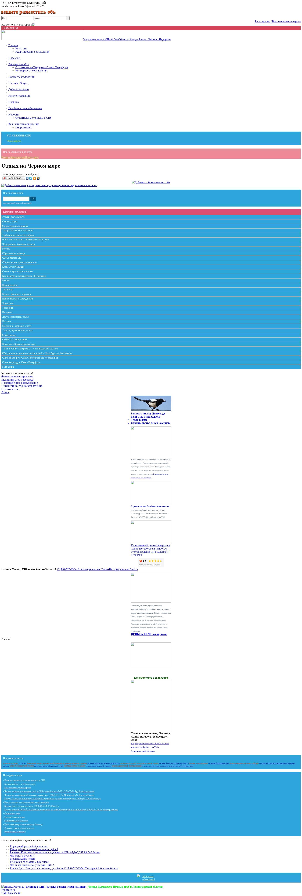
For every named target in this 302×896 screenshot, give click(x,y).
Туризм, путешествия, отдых (17, 330)
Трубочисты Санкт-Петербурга (18, 235)
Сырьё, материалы (11, 257)
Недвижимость (10, 285)
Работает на (10, 891)
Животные (7, 303)
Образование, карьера (13, 253)
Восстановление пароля (286, 21)
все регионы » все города (16, 24)
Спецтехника (9, 335)
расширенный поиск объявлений (17, 203)
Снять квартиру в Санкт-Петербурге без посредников (30, 357)
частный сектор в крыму (74, 766)
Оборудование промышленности (19, 262)
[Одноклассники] (34, 178)
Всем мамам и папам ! (15, 831)
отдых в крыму (152, 763)
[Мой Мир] (38, 178)
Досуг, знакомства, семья (15, 317)
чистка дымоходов (120, 766)
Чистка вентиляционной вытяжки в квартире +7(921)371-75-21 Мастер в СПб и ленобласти (49, 795)
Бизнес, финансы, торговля (16, 294)
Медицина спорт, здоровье (17, 379)
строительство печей (22, 858)
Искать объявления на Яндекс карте (20, 157)
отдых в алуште (138, 763)
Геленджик (8, 367)
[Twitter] (31, 178)
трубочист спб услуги (24, 766)
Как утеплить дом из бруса (17, 787)
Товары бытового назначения (17, 230)
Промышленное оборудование (19, 382)
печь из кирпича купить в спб (242, 763)
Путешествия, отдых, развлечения (21, 385)
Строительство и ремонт (15, 226)
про (257, 763)
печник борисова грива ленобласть (174, 763)
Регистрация (262, 21)
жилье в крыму (11, 763)
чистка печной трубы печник (181, 766)
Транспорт (7, 289)
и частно (22, 763)
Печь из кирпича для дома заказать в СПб (24, 780)
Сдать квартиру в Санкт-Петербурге (21, 362)
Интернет (7, 312)
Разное (5, 280)
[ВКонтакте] (27, 178)
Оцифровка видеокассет (16, 820)
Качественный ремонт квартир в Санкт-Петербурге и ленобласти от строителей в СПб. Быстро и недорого (150, 550)
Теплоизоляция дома (14, 817)
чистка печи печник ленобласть (155, 766)
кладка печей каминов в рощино (57, 763)
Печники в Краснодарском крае (18, 344)
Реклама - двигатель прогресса (19, 828)
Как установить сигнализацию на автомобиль (26, 802)
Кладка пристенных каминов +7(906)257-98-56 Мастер (31, 806)
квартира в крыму (35, 763)
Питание (6, 321)
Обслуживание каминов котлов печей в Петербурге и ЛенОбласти (37, 353)
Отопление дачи (12, 813)
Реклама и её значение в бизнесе (29, 861)
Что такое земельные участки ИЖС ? (32, 865)
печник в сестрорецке (198, 763)
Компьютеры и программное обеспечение (24, 276)
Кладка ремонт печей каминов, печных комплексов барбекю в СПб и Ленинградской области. (150, 747)
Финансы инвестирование (17, 376)
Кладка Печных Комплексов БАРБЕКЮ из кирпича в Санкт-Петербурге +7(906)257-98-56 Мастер (52, 798)
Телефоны (7, 307)
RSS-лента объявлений (148, 878)
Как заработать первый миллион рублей (34, 849)
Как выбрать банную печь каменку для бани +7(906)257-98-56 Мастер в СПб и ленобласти (64, 868)
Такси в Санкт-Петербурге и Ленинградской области (30, 348)
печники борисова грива (218, 763)
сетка (12, 766)
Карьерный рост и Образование (20, 784)
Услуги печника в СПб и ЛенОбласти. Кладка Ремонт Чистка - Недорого (127, 39)
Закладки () (10, 27)
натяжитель (125, 763)
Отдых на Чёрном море (14, 339)
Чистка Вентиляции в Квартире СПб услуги (25, 239)
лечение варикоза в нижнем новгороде (104, 763)
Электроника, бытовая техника (18, 244)
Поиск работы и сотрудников (17, 298)
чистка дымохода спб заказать (98, 766)
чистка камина (135, 766)
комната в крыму (79, 763)
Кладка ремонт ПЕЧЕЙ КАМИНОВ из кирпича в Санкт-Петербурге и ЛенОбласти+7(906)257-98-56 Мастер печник (61, 809)
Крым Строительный (13, 267)
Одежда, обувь (9, 221)
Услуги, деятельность (13, 217)
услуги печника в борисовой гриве (48, 766)
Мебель (6, 248)
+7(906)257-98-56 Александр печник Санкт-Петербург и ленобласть (97, 569)
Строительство (10, 389)
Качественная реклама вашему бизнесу (23, 824)
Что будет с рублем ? (22, 855)
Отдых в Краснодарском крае (17, 271)
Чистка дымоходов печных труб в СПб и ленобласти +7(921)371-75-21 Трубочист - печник (49, 791)
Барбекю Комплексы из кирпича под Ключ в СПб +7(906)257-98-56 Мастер (55, 852)
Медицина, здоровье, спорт (16, 326)
